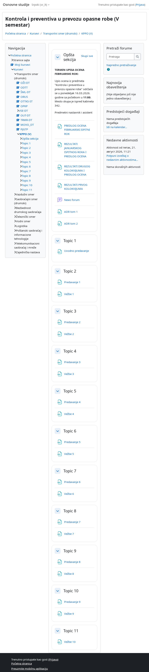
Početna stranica (15, 33)
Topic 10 (70, 590)
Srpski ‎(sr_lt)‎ (39, 4)
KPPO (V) (87, 33)
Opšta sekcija (69, 57)
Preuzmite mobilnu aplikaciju (29, 668)
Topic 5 (69, 391)
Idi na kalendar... (116, 127)
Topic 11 (70, 630)
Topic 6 (69, 431)
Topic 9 (69, 550)
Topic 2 (69, 271)
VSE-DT (23, 110)
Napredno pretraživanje (121, 65)
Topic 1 (69, 240)
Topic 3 (69, 311)
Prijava (140, 4)
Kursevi (34, 33)
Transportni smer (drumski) (60, 33)
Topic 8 (69, 511)
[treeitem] (25, 153)
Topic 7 (69, 471)
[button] (58, 57)
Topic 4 (69, 351)
